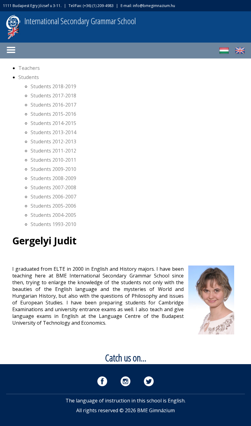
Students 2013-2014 (53, 132)
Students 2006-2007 (53, 196)
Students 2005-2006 (53, 205)
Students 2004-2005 (53, 215)
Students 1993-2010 (53, 224)
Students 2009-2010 (53, 169)
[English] (240, 53)
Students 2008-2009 (53, 178)
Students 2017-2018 (53, 95)
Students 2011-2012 (53, 150)
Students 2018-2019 (53, 86)
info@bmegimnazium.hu (154, 5)
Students (28, 77)
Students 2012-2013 (53, 141)
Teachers (29, 68)
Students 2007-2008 (53, 187)
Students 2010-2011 (53, 159)
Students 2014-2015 (53, 123)
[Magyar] (224, 53)
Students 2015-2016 (53, 114)
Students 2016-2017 (53, 104)
